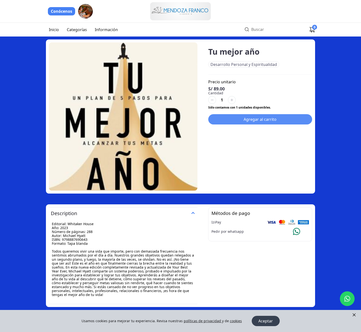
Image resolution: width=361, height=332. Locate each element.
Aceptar (265, 321)
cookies (236, 321)
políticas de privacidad (202, 321)
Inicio (54, 29)
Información (106, 29)
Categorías (77, 29)
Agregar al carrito (260, 119)
